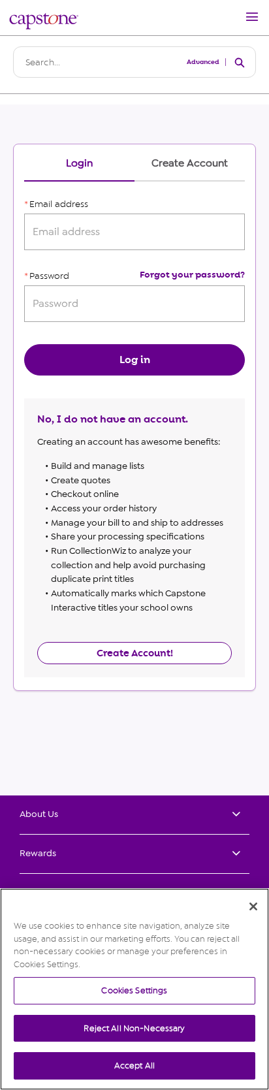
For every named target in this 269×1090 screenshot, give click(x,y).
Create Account (189, 163)
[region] (134, 989)
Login (79, 163)
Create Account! (135, 653)
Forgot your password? (192, 274)
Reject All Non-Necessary (134, 1028)
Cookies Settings (134, 990)
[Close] (253, 906)
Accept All (134, 1065)
